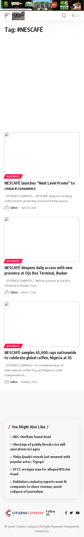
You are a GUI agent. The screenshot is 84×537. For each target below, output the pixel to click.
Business (13, 176)
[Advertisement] (42, 83)
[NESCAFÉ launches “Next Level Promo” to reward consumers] (42, 154)
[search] (64, 15)
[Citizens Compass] (18, 15)
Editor (14, 207)
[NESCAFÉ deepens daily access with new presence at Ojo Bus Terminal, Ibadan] (42, 239)
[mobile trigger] (8, 15)
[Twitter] (71, 513)
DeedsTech (41, 531)
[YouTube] (78, 513)
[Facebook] (66, 513)
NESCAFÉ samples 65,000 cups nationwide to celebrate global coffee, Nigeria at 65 (40, 355)
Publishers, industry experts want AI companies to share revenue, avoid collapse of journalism (38, 486)
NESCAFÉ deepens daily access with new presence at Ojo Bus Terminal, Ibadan (38, 270)
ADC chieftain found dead (32, 437)
